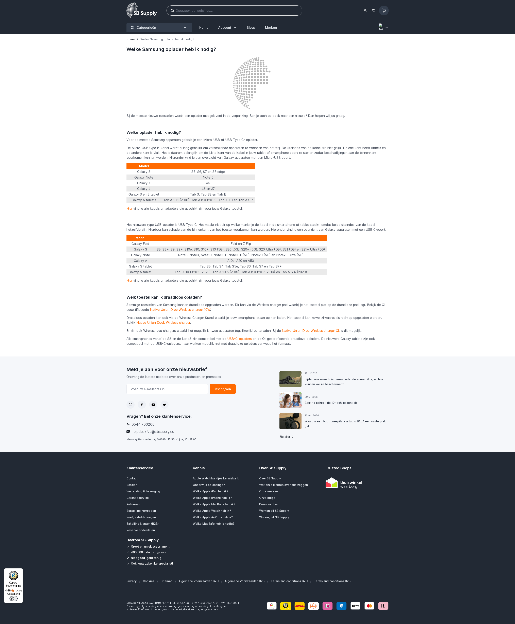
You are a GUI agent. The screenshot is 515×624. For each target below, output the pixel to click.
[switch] (14, 598)
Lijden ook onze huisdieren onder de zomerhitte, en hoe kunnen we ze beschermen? (344, 382)
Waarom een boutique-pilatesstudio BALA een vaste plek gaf (345, 424)
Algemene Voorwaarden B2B (244, 581)
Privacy (131, 581)
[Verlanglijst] (373, 11)
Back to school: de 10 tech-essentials (331, 402)
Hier (129, 208)
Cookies (148, 581)
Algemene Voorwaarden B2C (199, 581)
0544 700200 (143, 424)
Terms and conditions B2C (289, 581)
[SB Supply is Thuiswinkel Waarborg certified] (357, 483)
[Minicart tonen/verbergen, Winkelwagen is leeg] (384, 10)
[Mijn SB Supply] (365, 10)
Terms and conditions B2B (332, 581)
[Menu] (20, 570)
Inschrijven (222, 389)
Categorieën (146, 27)
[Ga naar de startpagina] (141, 10)
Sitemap (166, 581)
